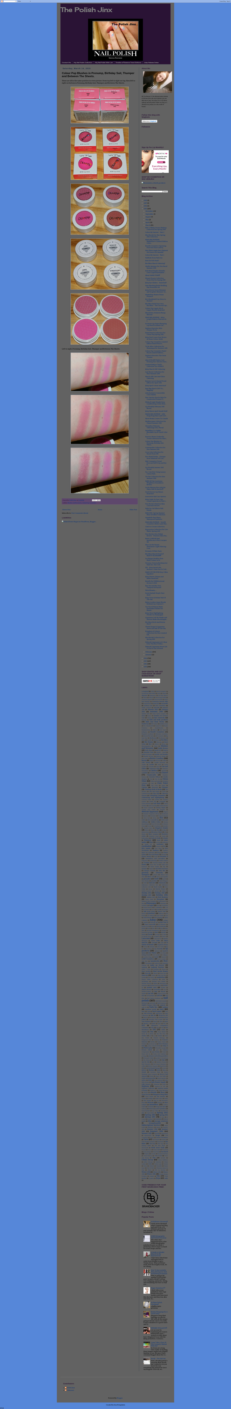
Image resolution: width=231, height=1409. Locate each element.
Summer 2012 (152, 1129)
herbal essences (146, 891)
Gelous (151, 868)
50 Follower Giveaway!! (159, 1222)
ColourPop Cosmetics (89, 503)
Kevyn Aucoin (161, 926)
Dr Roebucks (157, 826)
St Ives (162, 1117)
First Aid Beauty (154, 854)
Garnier (144, 868)
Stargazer (150, 1119)
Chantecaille (151, 775)
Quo (163, 1060)
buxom (144, 760)
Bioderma (153, 738)
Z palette (151, 1178)
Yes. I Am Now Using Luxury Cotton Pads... (155, 473)
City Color (154, 785)
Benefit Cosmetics (157, 732)
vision (145, 1166)
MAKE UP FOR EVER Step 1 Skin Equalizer (156, 573)
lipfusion (157, 951)
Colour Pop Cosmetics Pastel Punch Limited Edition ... (155, 352)
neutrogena (159, 1013)
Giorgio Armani (149, 870)
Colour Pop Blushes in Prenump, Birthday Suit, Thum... (154, 443)
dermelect (153, 816)
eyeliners (160, 844)
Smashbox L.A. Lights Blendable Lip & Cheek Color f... (156, 432)
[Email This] (93, 500)
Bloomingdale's (146, 746)
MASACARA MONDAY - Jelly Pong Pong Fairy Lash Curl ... (156, 415)
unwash (163, 1158)
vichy (150, 1164)
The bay (152, 1143)
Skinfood (159, 1102)
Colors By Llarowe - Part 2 (154, 232)
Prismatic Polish (149, 1058)
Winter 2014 (151, 1174)
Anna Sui (156, 703)
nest (166, 1011)
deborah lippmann (150, 812)
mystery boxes (161, 993)
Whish (150, 1170)
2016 (145, 206)
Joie (167, 915)
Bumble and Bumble (161, 754)
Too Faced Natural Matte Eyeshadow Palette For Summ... (154, 608)
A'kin (152, 691)
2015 (145, 209)
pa (154, 1035)
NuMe (153, 1023)
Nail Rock (144, 1003)
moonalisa (157, 989)
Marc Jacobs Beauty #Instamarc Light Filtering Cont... (155, 546)
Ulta (153, 1158)
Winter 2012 (157, 1172)
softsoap (144, 1108)
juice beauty (158, 917)
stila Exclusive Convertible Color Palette (155, 394)
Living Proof (146, 955)
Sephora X (153, 1090)
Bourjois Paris (148, 752)
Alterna (151, 697)
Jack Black (146, 909)
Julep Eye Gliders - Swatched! (155, 283)
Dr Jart (149, 826)
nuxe (159, 1023)
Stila (149, 1121)
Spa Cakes (155, 1110)
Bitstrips (159, 742)
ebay (158, 830)
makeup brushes (157, 967)
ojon (157, 1027)
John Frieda (159, 915)
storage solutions (161, 1121)
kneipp (164, 930)
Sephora (145, 1086)
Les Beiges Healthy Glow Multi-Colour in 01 (154, 559)
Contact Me (66, 62)
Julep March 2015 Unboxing (155, 369)
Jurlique (166, 920)
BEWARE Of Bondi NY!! (159, 1328)
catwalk (163, 770)
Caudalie (144, 773)
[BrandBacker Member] (151, 1207)
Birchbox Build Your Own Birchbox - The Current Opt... (156, 304)
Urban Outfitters (163, 1160)
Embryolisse (145, 838)
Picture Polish (147, 1050)
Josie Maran (148, 917)
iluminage (163, 903)
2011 (145, 667)
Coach (164, 791)
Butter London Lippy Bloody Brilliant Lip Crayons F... (155, 603)
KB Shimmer (162, 924)
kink (148, 928)
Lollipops (165, 955)
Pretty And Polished (159, 1054)
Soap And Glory (161, 1106)
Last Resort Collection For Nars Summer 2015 (154, 373)
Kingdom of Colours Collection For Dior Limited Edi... (156, 633)
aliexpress (153, 695)
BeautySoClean (146, 730)
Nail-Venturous (161, 1003)
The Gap (160, 1143)
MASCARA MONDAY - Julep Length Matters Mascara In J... (155, 319)
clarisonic (155, 787)
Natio (143, 1011)
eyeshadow (147, 846)
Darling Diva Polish (148, 809)
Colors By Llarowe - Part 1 (154, 255)
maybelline (161, 977)
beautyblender (159, 728)
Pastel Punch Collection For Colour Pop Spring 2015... (155, 333)
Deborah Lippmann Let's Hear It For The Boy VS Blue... (156, 643)
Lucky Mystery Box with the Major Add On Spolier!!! (155, 488)
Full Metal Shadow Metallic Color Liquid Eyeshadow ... (155, 271)
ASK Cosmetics (160, 705)
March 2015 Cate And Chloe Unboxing (155, 377)
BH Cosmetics (160, 736)
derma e (145, 816)
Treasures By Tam (163, 1153)
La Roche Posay (146, 936)
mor (165, 989)
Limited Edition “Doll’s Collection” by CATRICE (154, 365)
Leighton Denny (162, 945)
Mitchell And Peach (155, 985)
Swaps (157, 1135)
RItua (164, 1070)
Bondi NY (158, 750)
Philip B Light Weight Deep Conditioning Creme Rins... (155, 403)
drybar (147, 830)
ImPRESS (144, 905)
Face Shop (158, 848)
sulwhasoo (151, 1127)
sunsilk (157, 1133)
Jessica (144, 913)
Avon (143, 716)
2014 (145, 658)
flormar (164, 854)
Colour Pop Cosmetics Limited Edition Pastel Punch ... (156, 342)
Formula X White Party (153, 551)
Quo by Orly (146, 1062)
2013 (145, 661)
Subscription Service (151, 1125)
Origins (144, 1032)
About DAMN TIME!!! (152, 275)
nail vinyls (152, 1003)
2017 (145, 203)
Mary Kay (163, 973)
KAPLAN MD (154, 922)
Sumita (158, 1127)
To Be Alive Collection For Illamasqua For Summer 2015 (156, 347)
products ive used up (162, 1058)
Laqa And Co (157, 938)
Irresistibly (165, 905)
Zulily (166, 1178)
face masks (146, 848)
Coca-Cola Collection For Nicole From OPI (154, 453)
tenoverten (160, 1141)
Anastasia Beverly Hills (160, 701)
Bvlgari (151, 760)
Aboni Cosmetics (161, 691)
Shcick (146, 1092)
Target (152, 1137)
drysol (152, 830)
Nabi (143, 995)
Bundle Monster (149, 756)
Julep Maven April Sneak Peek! (156, 411)
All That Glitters (163, 695)
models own (151, 987)
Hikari (164, 891)
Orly (151, 1032)
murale (144, 993)
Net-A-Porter (148, 1013)
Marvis (156, 973)
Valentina (158, 1162)
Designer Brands (163, 816)
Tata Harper (155, 1139)
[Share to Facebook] (98, 500)
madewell (157, 963)
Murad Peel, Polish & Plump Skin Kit (155, 313)
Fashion (156, 850)
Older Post (133, 510)
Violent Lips (157, 1164)
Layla (162, 942)
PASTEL (152, 1042)
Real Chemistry (146, 1064)
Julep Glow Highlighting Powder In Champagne (154, 614)
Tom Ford (165, 1149)
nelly (148, 1011)
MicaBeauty (145, 981)
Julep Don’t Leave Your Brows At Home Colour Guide (155, 338)
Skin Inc (156, 1100)
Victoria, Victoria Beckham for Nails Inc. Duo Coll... (156, 564)
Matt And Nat (162, 975)
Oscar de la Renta (147, 1033)
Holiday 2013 (146, 895)
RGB (158, 1070)
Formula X (164, 856)
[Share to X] (96, 500)
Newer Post (66, 510)
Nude (166, 1021)
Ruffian (144, 1080)
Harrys (150, 889)
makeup (144, 967)
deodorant (165, 813)
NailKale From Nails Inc (154, 258)
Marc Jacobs (146, 971)
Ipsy (158, 905)
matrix (153, 975)
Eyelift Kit (148, 844)
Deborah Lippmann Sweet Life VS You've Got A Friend (156, 647)
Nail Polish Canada (160, 1001)
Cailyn (164, 760)
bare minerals (159, 718)
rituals (144, 1072)
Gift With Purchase (161, 868)
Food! (155, 856)
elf (165, 832)
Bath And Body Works (155, 722)
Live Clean (163, 953)
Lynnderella (155, 961)
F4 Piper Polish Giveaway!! (156, 1303)
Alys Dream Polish (160, 697)
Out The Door (161, 1033)
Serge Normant (163, 1090)
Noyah (155, 1021)
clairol (163, 785)
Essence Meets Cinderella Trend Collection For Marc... (156, 437)
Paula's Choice (161, 1042)
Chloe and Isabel (155, 781)
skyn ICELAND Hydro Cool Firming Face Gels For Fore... (156, 361)
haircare (152, 883)
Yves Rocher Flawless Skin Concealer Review (155, 504)
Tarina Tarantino (162, 1137)
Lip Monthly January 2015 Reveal (154, 468)
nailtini (165, 1007)
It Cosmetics (158, 907)
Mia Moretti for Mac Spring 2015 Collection (155, 236)
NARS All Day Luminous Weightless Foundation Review (154, 482)
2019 (145, 200)
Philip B (165, 1046)
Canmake (151, 766)
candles (151, 764)
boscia (166, 750)
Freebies (147, 862)
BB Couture (154, 724)
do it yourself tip (153, 820)
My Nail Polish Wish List (104, 62)
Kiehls (143, 928)
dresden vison (148, 828)
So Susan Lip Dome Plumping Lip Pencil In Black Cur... (156, 324)
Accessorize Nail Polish (148, 693)
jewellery (151, 913)
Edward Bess (145, 832)
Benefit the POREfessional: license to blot (155, 582)
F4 (164, 846)
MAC (165, 961)
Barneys (144, 719)
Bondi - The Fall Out (158, 1359)
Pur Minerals (147, 1060)
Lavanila (154, 942)
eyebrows (165, 842)
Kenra (153, 926)
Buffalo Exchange (147, 754)
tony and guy (147, 1151)
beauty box (158, 726)
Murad (163, 991)
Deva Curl (147, 818)
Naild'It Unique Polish (149, 1005)
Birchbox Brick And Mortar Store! (155, 623)
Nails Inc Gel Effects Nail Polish (154, 509)
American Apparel (147, 699)
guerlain (154, 881)
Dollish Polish (156, 822)
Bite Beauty (149, 742)
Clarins (144, 787)
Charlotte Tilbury (154, 777)
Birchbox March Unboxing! (155, 263)
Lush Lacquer (162, 959)
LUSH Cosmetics (148, 959)
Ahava (164, 693)
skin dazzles (147, 1100)
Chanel (165, 773)
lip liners (149, 948)
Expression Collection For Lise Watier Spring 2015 (156, 530)
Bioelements (162, 738)
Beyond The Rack (148, 736)
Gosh (156, 879)
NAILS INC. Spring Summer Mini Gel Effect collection (155, 514)
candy (159, 764)
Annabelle (164, 703)
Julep (153, 919)
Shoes (162, 1092)
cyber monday (153, 805)
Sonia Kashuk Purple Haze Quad (154, 594)
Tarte (146, 1139)
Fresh (144, 864)
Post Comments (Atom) (79, 513)
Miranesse (163, 983)
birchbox (164, 740)
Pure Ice (156, 1060)
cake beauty (146, 762)
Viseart (166, 1164)
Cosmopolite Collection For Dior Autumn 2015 (155, 448)
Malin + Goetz (146, 969)
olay (162, 1027)
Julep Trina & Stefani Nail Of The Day (155, 598)
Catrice (154, 770)
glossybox (147, 879)
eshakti (165, 838)
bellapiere (144, 732)
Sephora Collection (148, 1088)
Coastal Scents (146, 793)
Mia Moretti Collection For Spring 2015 (155, 638)
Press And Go (146, 1054)
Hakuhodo (162, 883)
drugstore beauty (161, 828)
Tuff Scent (158, 1156)
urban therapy (148, 1162)
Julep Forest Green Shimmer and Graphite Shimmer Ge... (155, 291)
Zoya (158, 1178)
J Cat (166, 907)
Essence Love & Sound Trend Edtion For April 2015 (155, 382)
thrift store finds (157, 1147)
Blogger (120, 1398)
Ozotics (144, 1036)
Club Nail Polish (154, 791)
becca (155, 730)
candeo (144, 764)
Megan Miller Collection (150, 979)
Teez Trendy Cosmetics (148, 1141)
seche (164, 1084)
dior (161, 818)
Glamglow (145, 875)
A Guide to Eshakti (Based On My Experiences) (157, 1254)
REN (143, 1068)
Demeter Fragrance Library (152, 813)
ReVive (144, 1070)
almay (145, 697)
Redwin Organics (153, 1066)
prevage (144, 1056)
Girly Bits (162, 870)
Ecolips (164, 830)
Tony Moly (156, 1151)
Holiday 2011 (146, 893)
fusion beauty (155, 866)
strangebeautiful (155, 1123)
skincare (150, 1102)
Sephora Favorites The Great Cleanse (155, 356)
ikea (143, 903)
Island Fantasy (147, 907)
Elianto (144, 834)
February (149, 652)
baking (149, 717)
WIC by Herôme (160, 1170)
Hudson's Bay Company (149, 901)
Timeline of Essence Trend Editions (128, 62)
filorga (159, 852)
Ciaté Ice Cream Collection (155, 527)
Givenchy (159, 873)
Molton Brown (146, 989)
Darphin (162, 809)
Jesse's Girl (161, 911)
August (148, 217)
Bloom (164, 744)
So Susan (150, 1106)
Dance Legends (148, 807)
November (149, 211)
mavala (144, 977)
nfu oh (153, 1015)
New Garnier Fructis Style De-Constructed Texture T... (156, 398)
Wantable (159, 1166)
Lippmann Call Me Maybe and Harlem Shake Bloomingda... (156, 618)
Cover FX (152, 801)
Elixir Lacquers (153, 834)
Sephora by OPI (160, 1086)
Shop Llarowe (146, 1094)
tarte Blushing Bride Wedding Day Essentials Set (156, 286)
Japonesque (164, 909)
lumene (164, 957)
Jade (158, 909)
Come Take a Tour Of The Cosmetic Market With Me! (159, 1344)
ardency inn (148, 705)
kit (157, 928)
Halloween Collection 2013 (150, 885)
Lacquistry (157, 936)
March (148, 225)
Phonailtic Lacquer (160, 1048)
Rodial (151, 1076)
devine (155, 818)
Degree (166, 811)
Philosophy (148, 1048)
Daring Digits (160, 807)
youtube (152, 1176)
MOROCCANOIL (146, 991)
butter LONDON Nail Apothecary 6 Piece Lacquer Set (156, 540)
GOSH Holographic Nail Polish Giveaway (158, 1237)
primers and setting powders (158, 1056)
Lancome (146, 938)
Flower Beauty (146, 856)
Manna (164, 969)
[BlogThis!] (94, 500)
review (164, 1068)
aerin (158, 693)
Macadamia (148, 963)
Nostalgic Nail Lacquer (156, 1019)
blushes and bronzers (74, 503)
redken (144, 1066)
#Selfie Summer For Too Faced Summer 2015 (156, 267)
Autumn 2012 (153, 709)
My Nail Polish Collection (83, 62)
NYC (164, 1023)
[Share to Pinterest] (100, 500)
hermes (156, 891)
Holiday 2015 (151, 897)
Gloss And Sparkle (162, 876)
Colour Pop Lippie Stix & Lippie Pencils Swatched (154, 309)
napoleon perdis (150, 1009)
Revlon (151, 1070)
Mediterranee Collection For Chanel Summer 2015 (155, 422)
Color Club (155, 793)
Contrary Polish (146, 799)
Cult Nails (156, 803)
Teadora (163, 1139)
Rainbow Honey (161, 1062)
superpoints (147, 1135)
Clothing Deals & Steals (153, 789)
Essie (158, 840)
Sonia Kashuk (146, 1110)
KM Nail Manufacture (153, 930)
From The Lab (154, 864)
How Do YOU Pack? (152, 261)
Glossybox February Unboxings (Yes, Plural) (154, 427)
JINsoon (161, 913)
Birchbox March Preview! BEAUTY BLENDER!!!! (154, 555)
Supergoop (164, 1133)
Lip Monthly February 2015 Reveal (154, 407)
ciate (152, 783)
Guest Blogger (164, 881)
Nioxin (146, 1017)
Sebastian (156, 1084)
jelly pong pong (149, 911)
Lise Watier (152, 953)
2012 (145, 664)
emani (163, 836)
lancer (164, 936)
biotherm (156, 740)
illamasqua (151, 903)
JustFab (146, 922)
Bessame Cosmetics (162, 734)
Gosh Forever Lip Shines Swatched (154, 493)
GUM (145, 883)
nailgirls (162, 1005)
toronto (153, 1153)
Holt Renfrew (163, 897)
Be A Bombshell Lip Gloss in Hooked (155, 300)
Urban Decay (147, 1160)
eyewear (158, 846)
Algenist (144, 695)
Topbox (146, 1153)
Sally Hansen (146, 1084)
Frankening (153, 860)
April (148, 222)
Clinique (165, 787)
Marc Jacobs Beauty (160, 971)
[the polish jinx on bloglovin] (149, 122)
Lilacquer (152, 946)
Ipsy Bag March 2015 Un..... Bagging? (154, 389)
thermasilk (145, 1147)
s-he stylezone (158, 1080)
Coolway (157, 799)
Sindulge (150, 1098)
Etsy (151, 842)
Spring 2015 (150, 1117)
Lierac (145, 946)
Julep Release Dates (151, 62)
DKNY (143, 820)
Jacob (153, 909)
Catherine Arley (154, 768)
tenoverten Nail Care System (155, 496)
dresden (165, 826)
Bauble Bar (145, 724)
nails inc (144, 1007)
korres (163, 932)
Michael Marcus (146, 983)
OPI (154, 1029)
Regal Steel (163, 1066)
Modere (163, 987)
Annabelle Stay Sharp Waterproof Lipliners (153, 518)
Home (100, 510)
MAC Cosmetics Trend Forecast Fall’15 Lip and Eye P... (155, 463)
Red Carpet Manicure (159, 1064)
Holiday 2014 (162, 895)
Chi (151, 779)
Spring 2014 (163, 1115)
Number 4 (147, 1023)
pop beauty (156, 1052)
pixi (157, 1050)
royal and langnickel (148, 1078)
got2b (164, 879)
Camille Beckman (159, 762)
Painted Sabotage (159, 1038)
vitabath (151, 1166)
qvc (153, 1062)
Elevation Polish (156, 832)
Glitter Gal (150, 877)
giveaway (145, 873)
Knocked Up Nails (147, 932)
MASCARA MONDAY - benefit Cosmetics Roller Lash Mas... (156, 523)
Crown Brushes (146, 803)
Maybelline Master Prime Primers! (154, 295)
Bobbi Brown (163, 748)
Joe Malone (150, 915)
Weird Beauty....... (151, 590)
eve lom (158, 842)
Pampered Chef (146, 1039)
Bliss (150, 744)
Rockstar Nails (155, 1072)
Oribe (163, 1029)
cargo (157, 766)
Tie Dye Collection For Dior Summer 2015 (155, 477)
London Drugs (147, 957)
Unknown (70, 1390)
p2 (150, 1035)
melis (163, 979)
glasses (155, 874)
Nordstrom (153, 1017)
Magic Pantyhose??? (158, 1288)
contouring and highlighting (153, 797)
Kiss (153, 928)
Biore (143, 740)
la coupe (157, 934)
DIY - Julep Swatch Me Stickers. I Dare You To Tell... (156, 568)
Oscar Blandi (161, 1031)
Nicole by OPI (163, 1015)
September (150, 214)
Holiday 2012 (159, 893)
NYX (143, 1025)
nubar (161, 1021)
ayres (149, 715)
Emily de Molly (155, 838)
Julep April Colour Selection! (155, 385)
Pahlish (160, 1035)
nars (162, 1009)
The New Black (160, 1145)
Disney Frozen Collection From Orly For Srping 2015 (155, 279)
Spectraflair (150, 1113)
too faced (164, 1152)
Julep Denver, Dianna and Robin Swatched (154, 577)
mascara (145, 975)
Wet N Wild (150, 1168)
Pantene (156, 1039)
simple (144, 1098)
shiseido (153, 1092)
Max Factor (151, 977)
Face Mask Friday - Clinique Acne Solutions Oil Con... (155, 457)
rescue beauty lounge (153, 1068)
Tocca (149, 1149)
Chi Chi (157, 779)
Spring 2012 (162, 1113)
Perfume (144, 1044)
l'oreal (150, 934)
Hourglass (160, 899)
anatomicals (147, 703)
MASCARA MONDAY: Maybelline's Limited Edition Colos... (156, 241)
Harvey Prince (160, 889)
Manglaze (156, 969)
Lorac (156, 957)
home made (149, 899)
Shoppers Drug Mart (160, 1094)
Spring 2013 (150, 1115)
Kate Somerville (150, 924)
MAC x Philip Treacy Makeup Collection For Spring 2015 (156, 228)
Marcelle (148, 973)
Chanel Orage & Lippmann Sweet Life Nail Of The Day (155, 627)
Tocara (144, 1149)
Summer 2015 (146, 1133)
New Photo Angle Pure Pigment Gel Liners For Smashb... (156, 251)
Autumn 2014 (156, 711)
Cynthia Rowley (163, 805)
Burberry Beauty (161, 756)
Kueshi (144, 934)
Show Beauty (149, 1096)
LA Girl (164, 934)
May (147, 220)
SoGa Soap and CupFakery (157, 1108)
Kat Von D (164, 922)
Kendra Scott (145, 926)
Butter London (156, 758)
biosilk (149, 740)
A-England (145, 691)
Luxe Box (144, 961)
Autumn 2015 (145, 713)
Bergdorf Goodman (147, 734)
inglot (151, 905)
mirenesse (145, 985)
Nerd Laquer (157, 1011)
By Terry (157, 760)
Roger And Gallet (161, 1076)
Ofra (152, 1027)
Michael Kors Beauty (158, 981)
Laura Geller (155, 940)
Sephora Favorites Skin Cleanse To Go (153, 329)
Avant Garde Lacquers (159, 713)
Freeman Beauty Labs (159, 862)
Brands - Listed (161, 752)
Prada (164, 1052)
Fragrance (145, 860)
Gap (164, 866)
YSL (158, 1176)
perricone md (152, 1044)
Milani (155, 983)
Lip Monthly (158, 949)
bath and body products (158, 720)
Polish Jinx (71, 1388)
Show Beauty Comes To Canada (156, 418)
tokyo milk (156, 1149)
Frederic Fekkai (163, 860)
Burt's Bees (145, 758)
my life (150, 993)
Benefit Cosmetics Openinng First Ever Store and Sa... (155, 246)
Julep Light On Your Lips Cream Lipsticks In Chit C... (155, 500)
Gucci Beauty (145, 881)
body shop (148, 750)
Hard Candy (158, 887)
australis (157, 707)
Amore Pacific (158, 699)
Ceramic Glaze (154, 773)
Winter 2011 (146, 1172)
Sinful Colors (159, 1098)
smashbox (153, 1104)
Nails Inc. (153, 1007)
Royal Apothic (162, 1078)
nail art (159, 995)
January (149, 655)
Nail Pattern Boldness (154, 998)
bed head (163, 730)
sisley (166, 1098)
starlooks (158, 1119)
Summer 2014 (156, 1131)
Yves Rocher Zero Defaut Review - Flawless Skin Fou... (156, 535)
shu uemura (161, 1096)
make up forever (157, 965)
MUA (155, 991)
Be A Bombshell (148, 726)
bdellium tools (164, 724)
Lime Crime (160, 946)
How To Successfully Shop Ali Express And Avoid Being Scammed (159, 1271)
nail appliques (150, 995)
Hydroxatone (162, 901)
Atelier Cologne (146, 707)
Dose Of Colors (155, 824)
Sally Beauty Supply (158, 1082)
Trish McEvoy (148, 1155)
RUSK (150, 1080)
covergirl (162, 801)
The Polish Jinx (86, 9)
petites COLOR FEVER (153, 1046)
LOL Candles (156, 955)
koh (156, 932)
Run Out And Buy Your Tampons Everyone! (153, 586)
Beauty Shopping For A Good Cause (159, 1312)
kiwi (161, 928)
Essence (147, 840)
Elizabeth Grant (154, 836)
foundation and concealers (155, 858)
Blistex (157, 744)
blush (155, 746)
